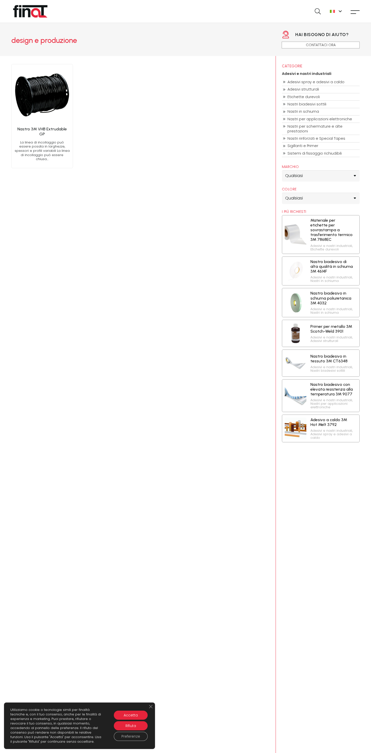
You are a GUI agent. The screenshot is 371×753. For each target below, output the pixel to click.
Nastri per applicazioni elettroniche (319, 119)
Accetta (131, 715)
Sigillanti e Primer (302, 145)
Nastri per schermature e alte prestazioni (314, 128)
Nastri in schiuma (303, 111)
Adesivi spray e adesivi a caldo (315, 82)
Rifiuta (130, 725)
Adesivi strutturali (303, 89)
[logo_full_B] (30, 11)
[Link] (42, 116)
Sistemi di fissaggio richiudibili (314, 153)
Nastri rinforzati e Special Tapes (316, 138)
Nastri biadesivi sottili (306, 104)
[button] (317, 11)
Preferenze (130, 736)
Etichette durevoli (303, 97)
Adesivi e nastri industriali (306, 73)
